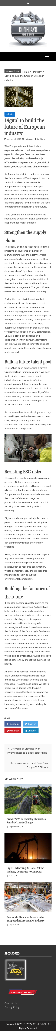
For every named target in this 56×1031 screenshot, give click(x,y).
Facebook (13, 723)
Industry (10, 114)
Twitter (31, 723)
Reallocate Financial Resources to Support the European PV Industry (26, 919)
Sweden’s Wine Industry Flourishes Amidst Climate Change (26, 820)
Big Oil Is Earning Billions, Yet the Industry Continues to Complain (25, 869)
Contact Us (10, 1003)
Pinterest (14, 730)
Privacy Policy (12, 1007)
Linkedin (31, 730)
